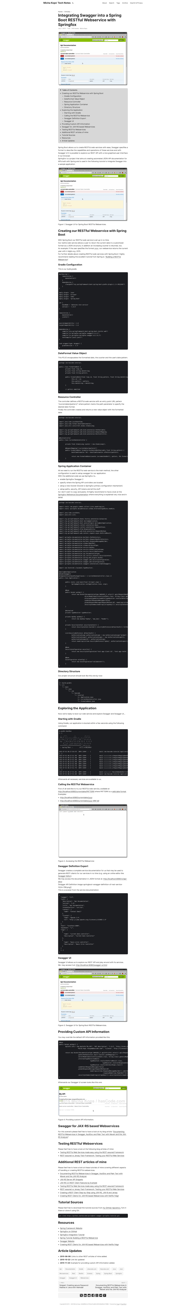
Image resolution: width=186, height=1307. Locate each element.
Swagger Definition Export (75, 118)
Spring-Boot (108, 1273)
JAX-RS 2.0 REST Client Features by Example (78, 1183)
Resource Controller (72, 102)
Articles (67, 12)
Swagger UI (69, 121)
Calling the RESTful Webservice (77, 116)
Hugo (117, 1304)
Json (121, 1269)
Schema (89, 1273)
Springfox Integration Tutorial (72, 1235)
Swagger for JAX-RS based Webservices (78, 127)
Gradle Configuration (72, 96)
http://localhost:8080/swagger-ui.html (91, 965)
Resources (66, 138)
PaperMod (123, 1304)
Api (61, 1269)
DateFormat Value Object (74, 99)
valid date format (119, 791)
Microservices (64, 1273)
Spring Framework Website (71, 1228)
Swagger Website (67, 1241)
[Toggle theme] (72, 3)
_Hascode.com (91, 1269)
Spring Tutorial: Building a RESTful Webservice (79, 1238)
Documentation (70, 1269)
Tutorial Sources (68, 135)
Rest (73, 1273)
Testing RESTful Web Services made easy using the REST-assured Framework (92, 1152)
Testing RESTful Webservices (74, 130)
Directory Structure (72, 107)
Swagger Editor (64, 876)
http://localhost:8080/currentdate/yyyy (76, 797)
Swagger (62, 1278)
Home (60, 12)
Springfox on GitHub (68, 1231)
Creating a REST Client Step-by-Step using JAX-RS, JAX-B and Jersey (89, 1193)
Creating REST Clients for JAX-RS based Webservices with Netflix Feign (89, 1196)
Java (114, 1269)
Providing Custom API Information (76, 124)
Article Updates (68, 141)
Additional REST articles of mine (75, 132)
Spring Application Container (76, 104)
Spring (98, 1273)
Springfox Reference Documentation (73, 495)
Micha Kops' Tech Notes (57, 2)
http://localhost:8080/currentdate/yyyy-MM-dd (79, 801)
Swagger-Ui (73, 1278)
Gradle (81, 1269)
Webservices (85, 1278)
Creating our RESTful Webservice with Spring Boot (82, 93)
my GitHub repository (111, 1208)
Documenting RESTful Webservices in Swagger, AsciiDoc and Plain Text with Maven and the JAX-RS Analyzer (92, 1134)
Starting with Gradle (72, 113)
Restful (81, 1273)
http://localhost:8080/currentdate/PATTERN (76, 791)
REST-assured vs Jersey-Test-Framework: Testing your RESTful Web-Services (92, 1156)
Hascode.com (104, 1269)
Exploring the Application (72, 110)
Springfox (119, 1273)
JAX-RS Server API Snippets (71, 1180)
